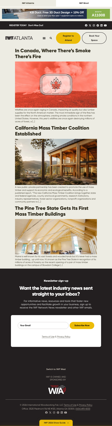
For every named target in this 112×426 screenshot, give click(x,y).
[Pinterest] (97, 25)
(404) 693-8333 (83, 408)
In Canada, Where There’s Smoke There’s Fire (53, 53)
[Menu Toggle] (44, 38)
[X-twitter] (90, 25)
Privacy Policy (63, 336)
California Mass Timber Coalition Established (52, 131)
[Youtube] (105, 25)
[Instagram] (94, 25)
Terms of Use (48, 336)
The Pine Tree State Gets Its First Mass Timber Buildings (51, 211)
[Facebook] (86, 25)
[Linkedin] (101, 25)
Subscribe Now (81, 325)
